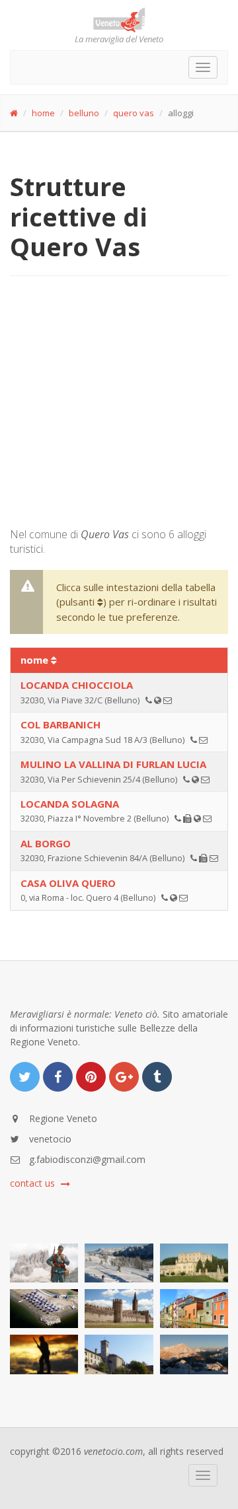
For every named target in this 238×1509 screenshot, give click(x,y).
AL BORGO (45, 843)
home (43, 113)
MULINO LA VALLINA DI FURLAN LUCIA (113, 764)
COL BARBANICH (60, 724)
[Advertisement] (119, 408)
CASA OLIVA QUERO (68, 883)
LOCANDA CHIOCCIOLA (76, 684)
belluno (84, 113)
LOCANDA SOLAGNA (69, 803)
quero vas (133, 113)
